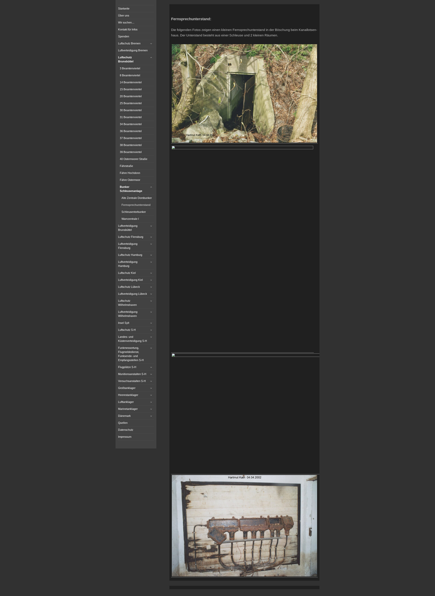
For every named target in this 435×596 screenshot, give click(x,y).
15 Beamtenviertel (131, 89)
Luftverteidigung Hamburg (127, 263)
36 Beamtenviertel (131, 131)
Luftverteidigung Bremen (133, 50)
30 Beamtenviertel (131, 110)
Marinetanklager (128, 408)
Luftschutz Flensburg (130, 236)
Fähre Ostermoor (130, 179)
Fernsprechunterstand (136, 204)
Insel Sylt (123, 322)
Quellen (123, 422)
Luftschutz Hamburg (130, 254)
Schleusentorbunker (133, 211)
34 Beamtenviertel (131, 124)
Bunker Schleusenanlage (131, 188)
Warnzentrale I (130, 218)
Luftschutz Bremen (129, 43)
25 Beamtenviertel (131, 103)
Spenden (123, 36)
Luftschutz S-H (127, 329)
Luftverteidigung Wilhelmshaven (127, 313)
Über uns (123, 15)
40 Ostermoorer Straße (133, 159)
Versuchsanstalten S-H (132, 381)
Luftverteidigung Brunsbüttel (127, 227)
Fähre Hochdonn (130, 173)
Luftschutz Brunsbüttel (125, 59)
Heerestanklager (128, 395)
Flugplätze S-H (127, 367)
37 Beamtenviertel (131, 138)
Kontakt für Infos (127, 29)
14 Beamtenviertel (131, 82)
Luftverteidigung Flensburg (127, 245)
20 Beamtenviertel (131, 96)
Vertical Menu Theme (251, 592)
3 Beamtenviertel (130, 68)
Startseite (123, 8)
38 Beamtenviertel (131, 145)
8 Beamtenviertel (130, 75)
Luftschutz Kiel (127, 272)
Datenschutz (125, 429)
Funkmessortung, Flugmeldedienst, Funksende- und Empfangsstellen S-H (131, 354)
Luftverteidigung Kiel (130, 279)
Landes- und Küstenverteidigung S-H (132, 338)
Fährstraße (126, 166)
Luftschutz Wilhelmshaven (127, 302)
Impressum (124, 436)
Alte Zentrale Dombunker (136, 198)
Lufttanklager (126, 402)
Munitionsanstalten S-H (132, 374)
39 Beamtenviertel (131, 152)
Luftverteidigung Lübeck (132, 293)
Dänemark (124, 415)
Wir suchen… (126, 22)
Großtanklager (126, 388)
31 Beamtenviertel (131, 117)
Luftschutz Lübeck (129, 286)
